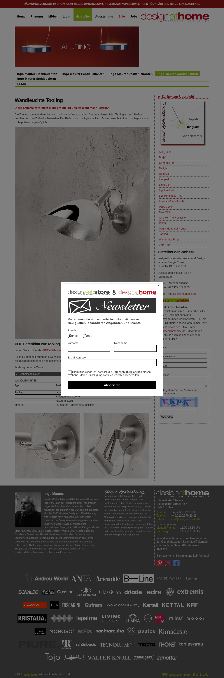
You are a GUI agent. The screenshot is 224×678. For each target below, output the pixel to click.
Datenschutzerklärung (126, 372)
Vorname (73, 343)
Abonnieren (112, 385)
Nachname (120, 343)
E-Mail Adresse (77, 357)
